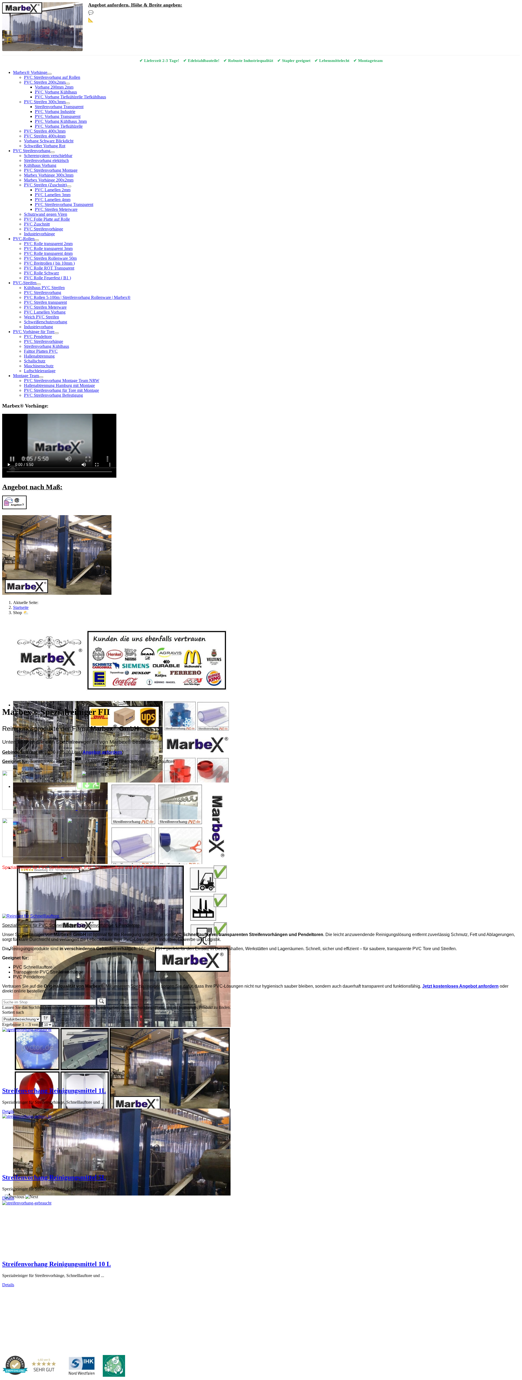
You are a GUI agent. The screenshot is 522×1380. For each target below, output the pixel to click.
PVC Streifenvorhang (31, 150)
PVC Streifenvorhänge (43, 229)
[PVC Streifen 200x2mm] (68, 84)
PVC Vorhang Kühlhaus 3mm (61, 121)
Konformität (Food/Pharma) (170, 1310)
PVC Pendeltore (38, 336)
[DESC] (46, 1018)
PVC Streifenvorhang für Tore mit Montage (61, 390)
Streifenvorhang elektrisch (46, 160)
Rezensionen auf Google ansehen (220, 1310)
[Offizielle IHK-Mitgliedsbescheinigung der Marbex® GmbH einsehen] (81, 1366)
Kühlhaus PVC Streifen (44, 287)
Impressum (28, 1294)
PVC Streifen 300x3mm (45, 101)
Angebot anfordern (102, 752)
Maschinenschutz (39, 366)
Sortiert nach (13, 1012)
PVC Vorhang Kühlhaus (56, 92)
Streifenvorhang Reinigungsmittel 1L (54, 1090)
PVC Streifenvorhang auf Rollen (52, 77)
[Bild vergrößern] (39, 807)
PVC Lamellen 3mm (52, 194)
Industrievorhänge (39, 233)
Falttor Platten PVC (41, 351)
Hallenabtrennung (39, 356)
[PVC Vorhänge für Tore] (56, 333)
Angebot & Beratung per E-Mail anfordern (136, 12)
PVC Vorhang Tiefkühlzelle (59, 126)
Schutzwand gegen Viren (45, 214)
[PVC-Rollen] (37, 240)
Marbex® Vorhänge (30, 72)
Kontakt (9, 1294)
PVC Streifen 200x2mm (45, 82)
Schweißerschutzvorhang (45, 322)
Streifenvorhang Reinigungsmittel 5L (54, 1177)
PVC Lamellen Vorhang (45, 312)
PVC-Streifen (24, 282)
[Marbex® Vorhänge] (49, 74)
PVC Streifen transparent (45, 302)
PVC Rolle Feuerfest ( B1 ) (47, 278)
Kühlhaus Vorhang (40, 165)
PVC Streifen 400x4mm (45, 136)
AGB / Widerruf (95, 1294)
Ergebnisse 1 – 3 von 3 (22, 1024)
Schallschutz (34, 361)
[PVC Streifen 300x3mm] (68, 103)
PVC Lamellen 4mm (52, 199)
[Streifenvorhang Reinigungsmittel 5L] (26, 1116)
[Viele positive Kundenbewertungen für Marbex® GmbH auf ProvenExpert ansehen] (31, 1366)
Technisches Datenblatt (128, 1310)
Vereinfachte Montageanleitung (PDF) (78, 1310)
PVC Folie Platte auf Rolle (47, 219)
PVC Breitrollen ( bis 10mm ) (49, 263)
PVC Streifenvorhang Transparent (64, 204)
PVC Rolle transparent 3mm (48, 248)
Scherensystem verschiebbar (48, 155)
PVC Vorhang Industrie (55, 111)
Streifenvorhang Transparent (59, 106)
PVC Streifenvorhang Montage (50, 170)
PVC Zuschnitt (37, 224)
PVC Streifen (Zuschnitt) (45, 185)
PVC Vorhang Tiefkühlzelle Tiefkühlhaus (70, 97)
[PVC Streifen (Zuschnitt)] (69, 186)
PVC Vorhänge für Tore (33, 331)
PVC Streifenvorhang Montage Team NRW (61, 380)
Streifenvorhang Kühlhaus (46, 346)
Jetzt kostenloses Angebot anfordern (460, 986)
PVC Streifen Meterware (56, 209)
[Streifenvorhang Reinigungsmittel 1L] (26, 1029)
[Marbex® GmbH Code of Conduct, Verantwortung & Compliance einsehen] (114, 1366)
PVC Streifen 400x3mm (45, 131)
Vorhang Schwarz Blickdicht (48, 141)
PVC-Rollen (24, 238)
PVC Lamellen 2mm (52, 189)
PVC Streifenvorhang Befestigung (53, 395)
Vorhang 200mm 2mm (54, 87)
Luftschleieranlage (39, 370)
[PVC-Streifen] (38, 284)
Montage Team (26, 375)
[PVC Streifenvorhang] (52, 152)
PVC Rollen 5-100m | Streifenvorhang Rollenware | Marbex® (77, 297)
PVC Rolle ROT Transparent (49, 268)
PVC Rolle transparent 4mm (48, 253)
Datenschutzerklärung (59, 1294)
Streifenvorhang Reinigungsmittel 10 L (56, 1264)
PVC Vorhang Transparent (57, 116)
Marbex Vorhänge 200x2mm (48, 180)
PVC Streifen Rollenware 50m (50, 258)
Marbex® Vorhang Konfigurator (126, 20)
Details (8, 1111)
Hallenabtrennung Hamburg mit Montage (59, 385)
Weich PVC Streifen (41, 317)
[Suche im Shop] (101, 1001)
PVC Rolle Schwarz (41, 273)
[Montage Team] (41, 377)
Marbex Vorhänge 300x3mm (48, 175)
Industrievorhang (38, 326)
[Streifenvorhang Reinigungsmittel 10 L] (26, 1203)
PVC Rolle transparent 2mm (48, 243)
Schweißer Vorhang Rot (44, 145)
